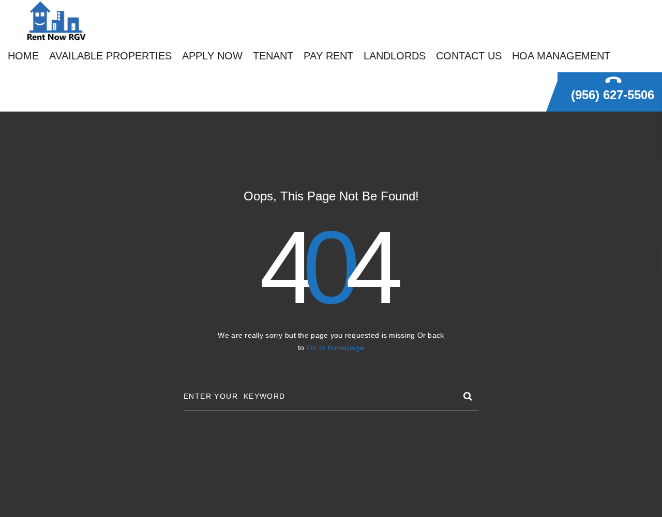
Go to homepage (335, 347)
